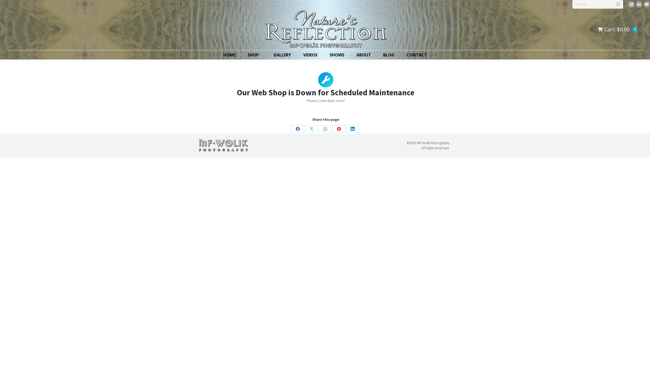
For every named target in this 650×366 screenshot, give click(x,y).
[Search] (618, 4)
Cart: (619, 29)
